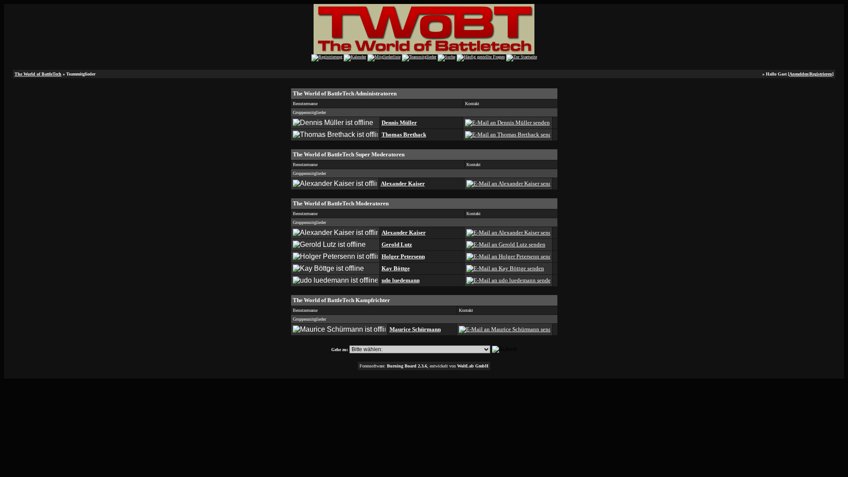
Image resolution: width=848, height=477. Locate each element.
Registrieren (821, 74)
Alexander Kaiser (403, 183)
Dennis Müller (399, 122)
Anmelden (799, 74)
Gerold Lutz (397, 244)
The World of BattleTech (38, 74)
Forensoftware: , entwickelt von (424, 365)
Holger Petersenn (403, 256)
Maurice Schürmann (415, 329)
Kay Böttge (396, 268)
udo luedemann (401, 280)
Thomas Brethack (404, 134)
